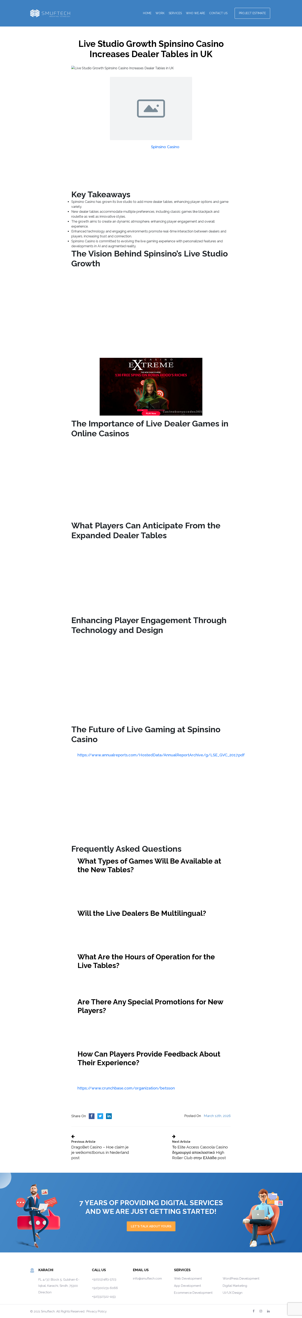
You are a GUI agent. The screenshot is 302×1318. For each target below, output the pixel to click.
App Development (187, 1286)
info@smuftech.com (147, 1278)
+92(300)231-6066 (105, 1288)
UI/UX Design (232, 1293)
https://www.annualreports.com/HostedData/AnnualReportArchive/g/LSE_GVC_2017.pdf (161, 755)
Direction (45, 1292)
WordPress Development (241, 1278)
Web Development (188, 1278)
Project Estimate (252, 13)
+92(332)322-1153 (104, 1296)
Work (160, 13)
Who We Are (195, 13)
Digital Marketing (235, 1286)
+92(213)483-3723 (104, 1279)
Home (147, 13)
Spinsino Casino (165, 146)
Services (175, 13)
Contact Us (218, 13)
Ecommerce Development (193, 1293)
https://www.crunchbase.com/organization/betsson (126, 1088)
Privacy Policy (96, 1311)
